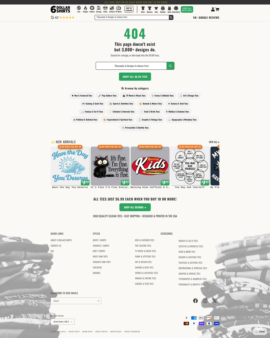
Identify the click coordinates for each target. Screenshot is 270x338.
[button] (129, 9)
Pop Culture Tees (107, 95)
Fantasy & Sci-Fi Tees (92, 111)
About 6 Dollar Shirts (61, 240)
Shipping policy (116, 331)
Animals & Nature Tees (150, 103)
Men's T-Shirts (99, 240)
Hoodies (96, 273)
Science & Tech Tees (178, 103)
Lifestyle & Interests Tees (121, 111)
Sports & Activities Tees (121, 103)
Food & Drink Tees (150, 111)
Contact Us (56, 245)
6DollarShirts (61, 331)
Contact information (132, 331)
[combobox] (132, 17)
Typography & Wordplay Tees (182, 119)
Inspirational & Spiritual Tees (117, 119)
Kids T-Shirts (99, 251)
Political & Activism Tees (85, 119)
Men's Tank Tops (100, 256)
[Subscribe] (98, 301)
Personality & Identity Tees (135, 127)
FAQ (52, 251)
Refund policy (87, 331)
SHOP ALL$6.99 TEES (187, 9)
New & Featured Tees (82, 95)
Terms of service (101, 331)
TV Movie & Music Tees (134, 95)
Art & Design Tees (189, 95)
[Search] (171, 17)
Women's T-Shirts (101, 245)
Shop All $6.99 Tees (135, 76)
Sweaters (97, 267)
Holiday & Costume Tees (177, 111)
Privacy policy (74, 331)
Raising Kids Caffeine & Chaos (149, 187)
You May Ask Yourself (190, 187)
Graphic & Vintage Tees (150, 119)
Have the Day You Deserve (70, 187)
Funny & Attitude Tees (163, 95)
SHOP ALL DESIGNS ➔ (135, 207)
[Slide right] (216, 167)
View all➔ (214, 142)
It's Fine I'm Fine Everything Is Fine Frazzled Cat (110, 187)
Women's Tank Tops (102, 262)
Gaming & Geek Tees (92, 103)
